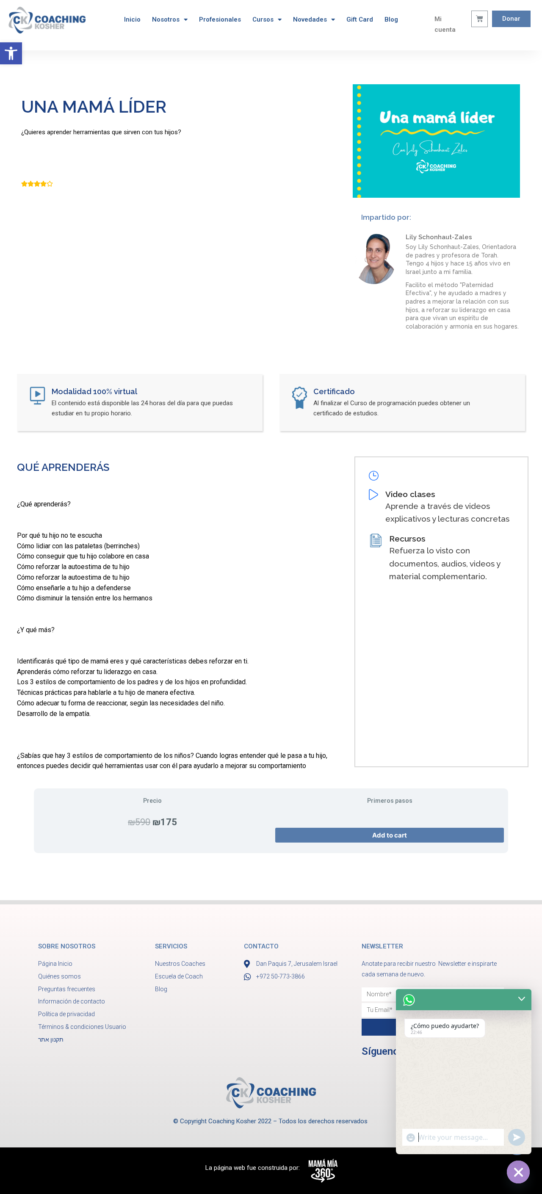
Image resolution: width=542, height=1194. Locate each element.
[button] (11, 53)
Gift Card (359, 19)
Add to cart (389, 835)
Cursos (263, 19)
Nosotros (166, 19)
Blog (391, 19)
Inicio (132, 19)
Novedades (310, 19)
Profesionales (220, 19)
